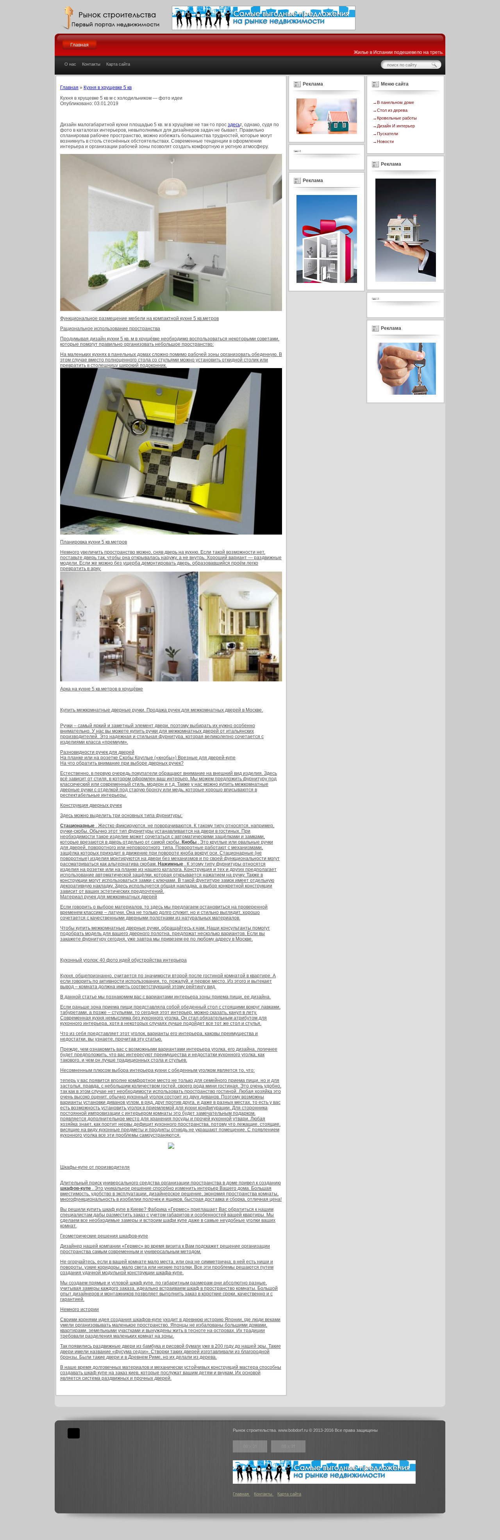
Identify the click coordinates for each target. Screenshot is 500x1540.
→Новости (383, 141)
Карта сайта (118, 64)
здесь (234, 124)
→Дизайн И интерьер (394, 125)
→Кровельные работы (395, 118)
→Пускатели (385, 133)
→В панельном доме (393, 102)
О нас (70, 64)
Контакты (91, 64)
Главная (79, 45)
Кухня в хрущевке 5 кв (108, 87)
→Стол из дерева (390, 110)
